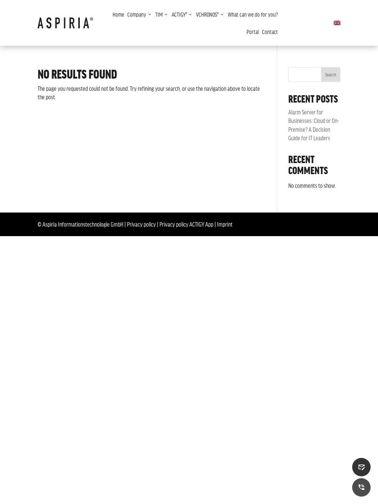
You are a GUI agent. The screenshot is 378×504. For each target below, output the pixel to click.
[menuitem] (118, 14)
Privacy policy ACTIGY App (186, 224)
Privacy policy (141, 224)
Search (330, 74)
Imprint (225, 224)
